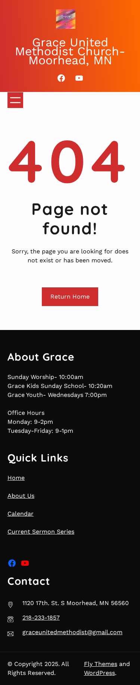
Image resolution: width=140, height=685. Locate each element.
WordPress (99, 672)
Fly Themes (100, 663)
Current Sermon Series (40, 531)
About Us (20, 495)
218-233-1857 (41, 617)
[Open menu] (15, 100)
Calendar (20, 513)
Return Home (70, 296)
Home (16, 477)
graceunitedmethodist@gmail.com (72, 632)
